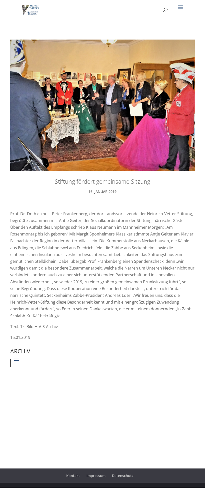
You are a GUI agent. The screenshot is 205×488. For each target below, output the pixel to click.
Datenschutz (123, 475)
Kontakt (73, 475)
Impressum (96, 475)
